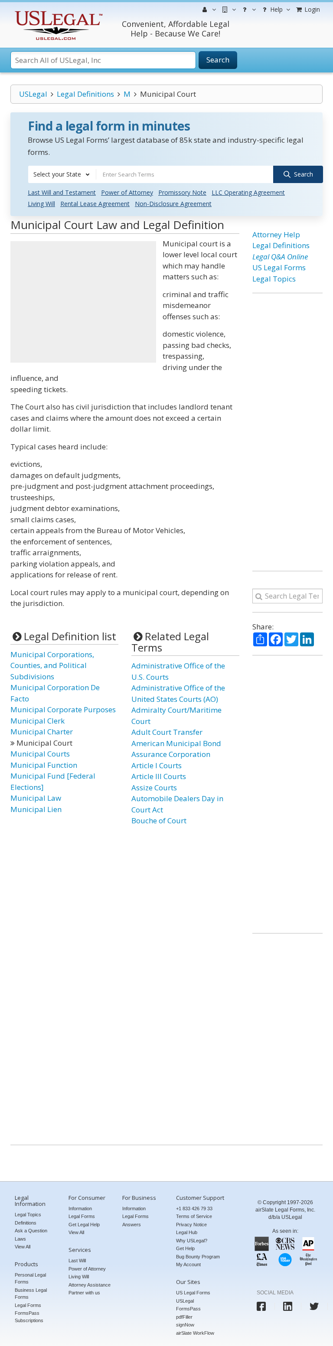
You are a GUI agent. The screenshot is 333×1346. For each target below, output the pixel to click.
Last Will (77, 1260)
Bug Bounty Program (198, 1256)
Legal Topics (274, 279)
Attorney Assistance (90, 1284)
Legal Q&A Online (280, 257)
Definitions (25, 1222)
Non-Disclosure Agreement (173, 204)
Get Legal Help (84, 1224)
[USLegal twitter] (314, 1306)
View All (22, 1246)
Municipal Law (35, 798)
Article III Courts (158, 776)
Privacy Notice (191, 1224)
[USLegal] (57, 12)
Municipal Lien (36, 809)
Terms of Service (194, 1216)
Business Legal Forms (31, 1293)
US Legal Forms (279, 267)
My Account (188, 1264)
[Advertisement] (83, 302)
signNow (185, 1324)
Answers (131, 1224)
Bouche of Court (158, 820)
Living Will (41, 204)
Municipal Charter (41, 732)
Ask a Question (31, 1230)
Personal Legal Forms (30, 1278)
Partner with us (84, 1292)
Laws (20, 1238)
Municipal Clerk (37, 721)
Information (80, 1208)
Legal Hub (186, 1232)
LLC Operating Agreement (248, 192)
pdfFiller (184, 1317)
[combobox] (62, 174)
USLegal (33, 94)
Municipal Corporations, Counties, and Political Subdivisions (52, 665)
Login (311, 9)
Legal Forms (28, 1305)
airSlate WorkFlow (195, 1333)
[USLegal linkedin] (287, 1306)
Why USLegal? (191, 1240)
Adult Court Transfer (166, 732)
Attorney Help (276, 234)
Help (275, 9)
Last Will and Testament (62, 192)
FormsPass (188, 1308)
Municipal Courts (40, 754)
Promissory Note (182, 192)
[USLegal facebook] (261, 1306)
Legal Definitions (85, 94)
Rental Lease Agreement (95, 204)
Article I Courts (156, 765)
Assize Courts (154, 788)
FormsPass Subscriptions (29, 1316)
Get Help (185, 1248)
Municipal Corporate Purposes (63, 709)
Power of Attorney (127, 192)
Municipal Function (43, 765)
